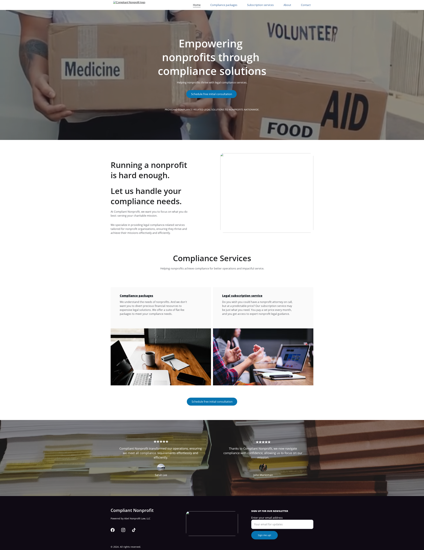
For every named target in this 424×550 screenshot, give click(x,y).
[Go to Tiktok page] (134, 530)
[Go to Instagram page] (123, 530)
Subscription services (260, 5)
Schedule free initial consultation (211, 94)
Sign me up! (264, 535)
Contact (306, 5)
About (287, 5)
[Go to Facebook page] (113, 530)
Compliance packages (223, 5)
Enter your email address (267, 518)
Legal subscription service (242, 296)
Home (197, 5)
